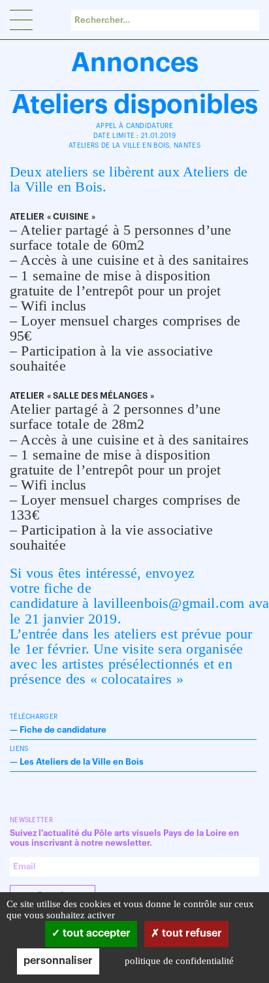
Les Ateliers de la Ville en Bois (82, 762)
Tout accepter (95, 933)
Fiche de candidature (63, 729)
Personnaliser (58, 961)
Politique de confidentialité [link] (179, 961)
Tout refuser (190, 933)
